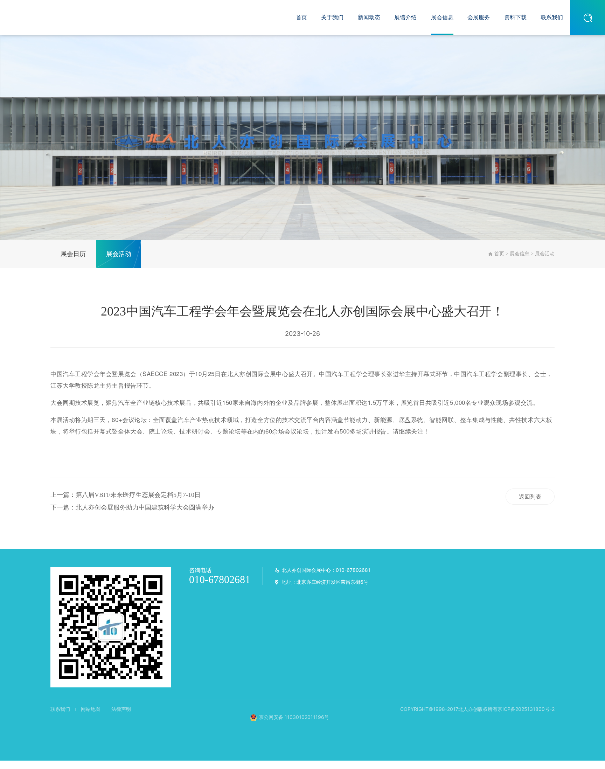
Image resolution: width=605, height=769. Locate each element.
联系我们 (552, 17)
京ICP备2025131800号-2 (526, 709)
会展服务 (478, 17)
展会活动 (118, 253)
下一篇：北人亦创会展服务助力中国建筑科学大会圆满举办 (132, 507)
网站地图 (90, 709)
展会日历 (73, 253)
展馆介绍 (405, 17)
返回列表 (530, 496)
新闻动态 (369, 17)
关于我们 (332, 17)
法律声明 (121, 709)
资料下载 (515, 17)
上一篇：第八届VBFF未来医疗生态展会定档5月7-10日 (125, 494)
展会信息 (442, 17)
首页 (301, 17)
